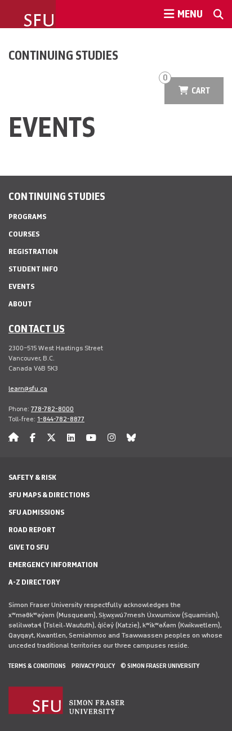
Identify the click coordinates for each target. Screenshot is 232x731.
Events (21, 286)
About (20, 304)
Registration (33, 251)
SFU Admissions (36, 512)
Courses (23, 234)
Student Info (33, 269)
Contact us (36, 328)
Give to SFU (28, 547)
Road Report (32, 529)
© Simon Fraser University (160, 666)
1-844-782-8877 (60, 419)
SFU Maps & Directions (49, 495)
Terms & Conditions (37, 666)
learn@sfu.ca (27, 389)
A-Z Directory (34, 582)
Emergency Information (53, 564)
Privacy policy (93, 666)
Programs (27, 216)
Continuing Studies (63, 55)
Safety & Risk (32, 477)
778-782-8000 (52, 409)
